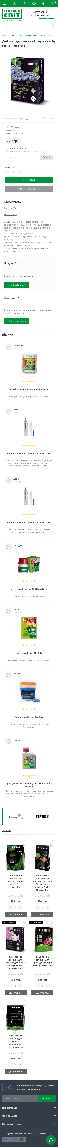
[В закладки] (24, 841)
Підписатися (47, 1098)
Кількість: (9, 167)
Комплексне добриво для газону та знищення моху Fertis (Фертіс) (15, 1041)
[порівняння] (24, 845)
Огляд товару (12, 202)
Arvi (17, 126)
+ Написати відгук (16, 284)
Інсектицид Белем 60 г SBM (29, 653)
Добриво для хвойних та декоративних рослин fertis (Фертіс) (15, 881)
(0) (27, 118)
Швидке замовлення (29, 189)
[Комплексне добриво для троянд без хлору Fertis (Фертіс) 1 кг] (42, 939)
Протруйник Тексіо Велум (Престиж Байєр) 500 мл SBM (29, 785)
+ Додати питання (16, 321)
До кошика (29, 180)
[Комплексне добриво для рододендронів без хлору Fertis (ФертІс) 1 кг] (15, 939)
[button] (24, 3)
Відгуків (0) (10, 208)
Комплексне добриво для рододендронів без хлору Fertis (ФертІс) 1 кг (15, 962)
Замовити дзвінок (46, 18)
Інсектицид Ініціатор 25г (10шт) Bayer (29, 589)
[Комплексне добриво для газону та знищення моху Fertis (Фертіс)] (15, 1018)
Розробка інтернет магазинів (17, 1133)
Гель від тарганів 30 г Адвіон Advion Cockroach (29, 453)
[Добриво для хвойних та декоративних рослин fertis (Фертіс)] (15, 858)
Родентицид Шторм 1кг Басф (29, 717)
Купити (46, 157)
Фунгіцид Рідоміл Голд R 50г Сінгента (29, 389)
